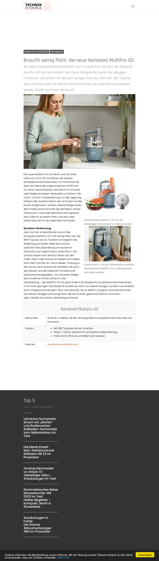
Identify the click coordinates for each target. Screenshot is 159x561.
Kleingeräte (57, 51)
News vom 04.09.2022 (36, 51)
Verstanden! (145, 555)
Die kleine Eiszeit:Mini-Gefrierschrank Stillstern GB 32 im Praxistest (39, 452)
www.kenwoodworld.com (62, 344)
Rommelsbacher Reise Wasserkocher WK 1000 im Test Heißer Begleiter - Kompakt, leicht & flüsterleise (41, 498)
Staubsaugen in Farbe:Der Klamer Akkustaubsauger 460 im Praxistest (37, 525)
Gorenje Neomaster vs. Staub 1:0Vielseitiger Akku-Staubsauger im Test (40, 473)
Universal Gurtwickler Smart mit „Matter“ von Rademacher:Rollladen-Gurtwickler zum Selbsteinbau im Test (40, 427)
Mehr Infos (64, 557)
